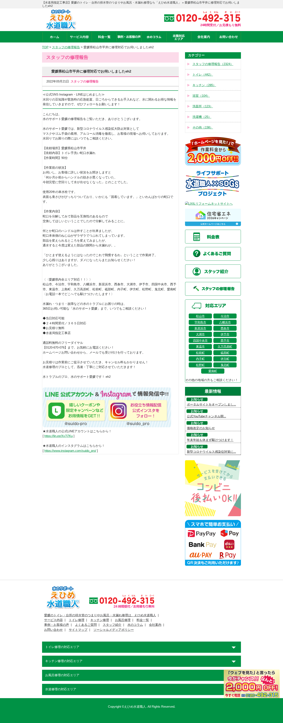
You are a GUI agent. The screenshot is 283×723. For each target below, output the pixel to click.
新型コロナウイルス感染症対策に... (211, 451)
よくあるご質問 (86, 624)
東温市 (200, 346)
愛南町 (212, 371)
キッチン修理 (99, 620)
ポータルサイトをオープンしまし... (211, 404)
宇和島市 (200, 322)
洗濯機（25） (201, 117)
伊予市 (225, 334)
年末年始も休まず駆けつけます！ (210, 440)
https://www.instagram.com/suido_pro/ (70, 450)
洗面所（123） (202, 106)
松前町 (200, 352)
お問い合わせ (53, 629)
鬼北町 (225, 365)
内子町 (200, 358)
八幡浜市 (225, 322)
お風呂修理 (123, 620)
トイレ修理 (76, 620)
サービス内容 (53, 620)
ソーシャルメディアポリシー (113, 629)
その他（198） (202, 127)
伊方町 (225, 358)
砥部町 (225, 352)
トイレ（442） (202, 74)
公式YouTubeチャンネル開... (206, 416)
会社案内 (155, 624)
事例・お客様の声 (56, 624)
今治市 (225, 316)
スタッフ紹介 (112, 624)
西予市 (225, 340)
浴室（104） (201, 95)
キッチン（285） (204, 85)
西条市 (225, 328)
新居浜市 (200, 328)
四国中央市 (200, 340)
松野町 (200, 365)
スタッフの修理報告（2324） (212, 64)
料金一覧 (143, 620)
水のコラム (135, 624)
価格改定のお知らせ (201, 428)
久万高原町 (225, 346)
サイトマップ (78, 629)
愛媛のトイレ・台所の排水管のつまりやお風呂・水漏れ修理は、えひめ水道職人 (100, 615)
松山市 (200, 316)
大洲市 (200, 334)
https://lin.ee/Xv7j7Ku (58, 436)
